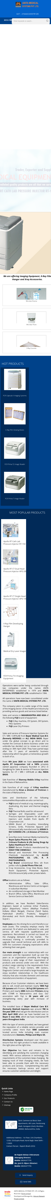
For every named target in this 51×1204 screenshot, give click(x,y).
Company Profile (10, 1095)
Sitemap (7, 1105)
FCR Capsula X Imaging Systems (15, 395)
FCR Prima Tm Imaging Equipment (13, 677)
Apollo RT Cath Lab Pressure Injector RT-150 (14, 542)
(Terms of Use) (26, 1194)
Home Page (8, 1091)
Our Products (9, 1098)
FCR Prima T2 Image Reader (15, 464)
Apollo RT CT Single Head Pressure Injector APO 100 (15, 597)
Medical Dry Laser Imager (14, 651)
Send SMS (27, 1181)
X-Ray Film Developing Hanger (13, 624)
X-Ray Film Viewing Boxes (14, 430)
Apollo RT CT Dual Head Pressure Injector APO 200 (15, 570)
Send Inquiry (27, 1175)
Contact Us (8, 1102)
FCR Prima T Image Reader (15, 498)
